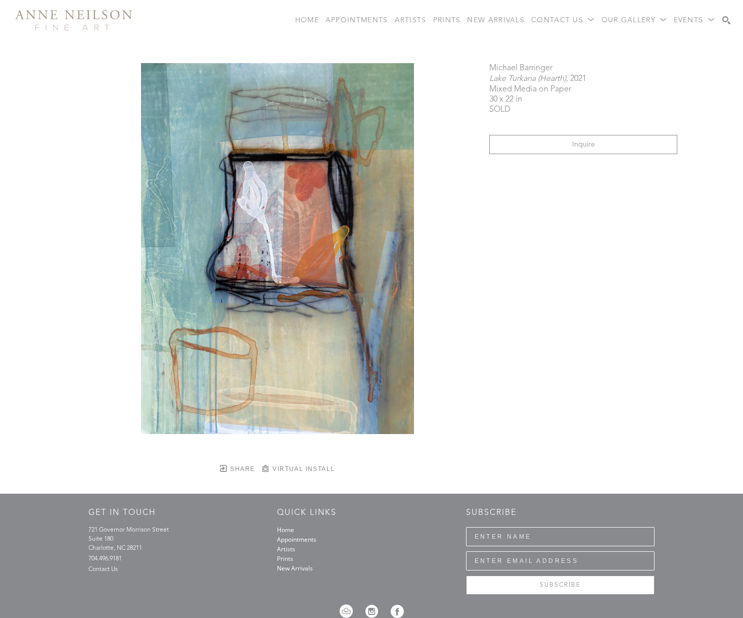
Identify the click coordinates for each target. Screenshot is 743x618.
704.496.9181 (105, 559)
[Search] (726, 20)
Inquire (583, 144)
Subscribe (560, 585)
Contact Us (103, 569)
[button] (563, 20)
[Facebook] (397, 611)
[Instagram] (375, 611)
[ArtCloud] (349, 611)
